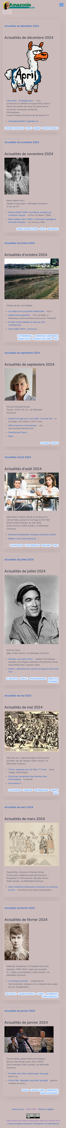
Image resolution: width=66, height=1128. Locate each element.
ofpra (55, 443)
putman (45, 443)
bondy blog (24, 339)
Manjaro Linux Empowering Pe (22, 538)
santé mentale (50, 997)
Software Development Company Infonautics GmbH (32, 534)
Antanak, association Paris (20, 659)
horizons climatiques (46, 336)
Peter (11, 436)
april (28, 128)
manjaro (46, 545)
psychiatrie (15, 790)
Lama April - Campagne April (20, 100)
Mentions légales (46, 1109)
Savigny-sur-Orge (42, 339)
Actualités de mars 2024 (18, 807)
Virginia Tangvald (15, 128)
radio (25, 1090)
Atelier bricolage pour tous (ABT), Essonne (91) (30, 418)
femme (54, 790)
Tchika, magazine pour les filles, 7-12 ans (27, 769)
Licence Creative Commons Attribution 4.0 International (33, 1123)
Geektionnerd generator (19, 315)
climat (40, 994)
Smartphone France (17, 432)
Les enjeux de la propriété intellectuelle (26, 311)
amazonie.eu (18, 1109)
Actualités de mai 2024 (17, 695)
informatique (42, 790)
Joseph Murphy (27, 994)
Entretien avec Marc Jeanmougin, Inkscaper (28, 1073)
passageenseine (38, 678)
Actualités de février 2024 (19, 907)
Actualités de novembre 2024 (21, 142)
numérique (52, 994)
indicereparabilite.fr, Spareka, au (23, 121)
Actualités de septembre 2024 (22, 352)
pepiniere (53, 681)
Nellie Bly (11, 994)
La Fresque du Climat (18, 981)
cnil (55, 545)
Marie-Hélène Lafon (27, 229)
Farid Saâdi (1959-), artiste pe (22, 329)
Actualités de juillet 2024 (18, 559)
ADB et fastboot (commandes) (22, 425)
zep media (53, 229)
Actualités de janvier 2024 (19, 1010)
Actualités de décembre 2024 (21, 25)
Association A (14, 783)
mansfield (52, 1090)
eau (56, 793)
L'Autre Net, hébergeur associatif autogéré (28, 1080)
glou (42, 229)
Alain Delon (16, 545)
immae (37, 128)
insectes (53, 678)
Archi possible (50, 128)
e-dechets (12, 678)
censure (27, 790)
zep (56, 339)
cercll (23, 678)
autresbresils (25, 336)
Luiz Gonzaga (32, 545)
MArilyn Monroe (49, 1093)
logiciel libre (38, 1090)
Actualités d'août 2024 (17, 457)
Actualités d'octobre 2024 (19, 243)
